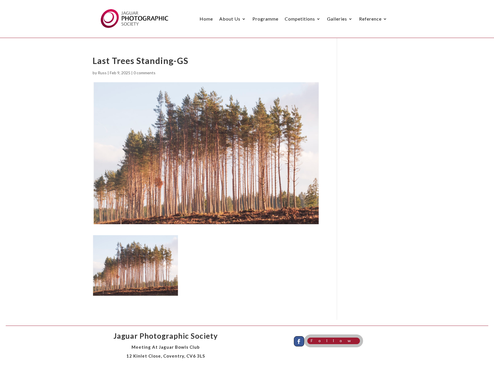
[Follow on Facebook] (299, 341)
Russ (102, 72)
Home (206, 18)
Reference (370, 18)
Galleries (337, 18)
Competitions (300, 18)
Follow (333, 340)
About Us (229, 18)
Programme (265, 18)
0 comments (145, 72)
